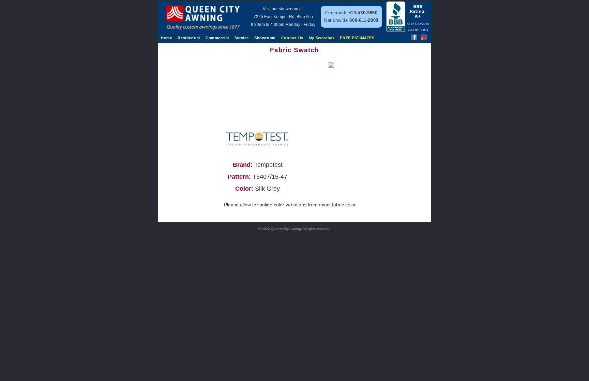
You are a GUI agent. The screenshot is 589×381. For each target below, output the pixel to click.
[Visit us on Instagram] (424, 38)
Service (242, 38)
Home (166, 38)
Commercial (217, 38)
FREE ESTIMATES (357, 38)
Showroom (265, 38)
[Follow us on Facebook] (414, 38)
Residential (189, 38)
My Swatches (322, 38)
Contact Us (292, 38)
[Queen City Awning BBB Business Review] (408, 30)
